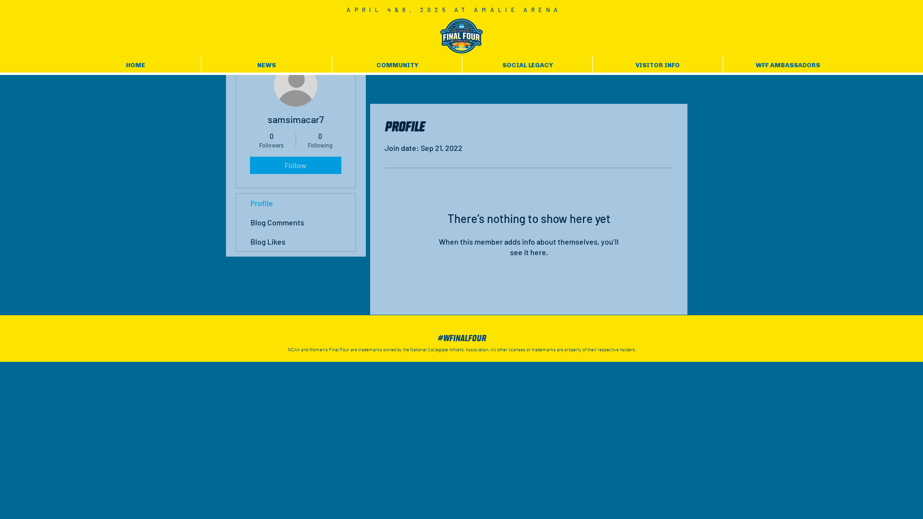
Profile (261, 203)
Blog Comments (277, 222)
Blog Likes (268, 241)
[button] (266, 65)
